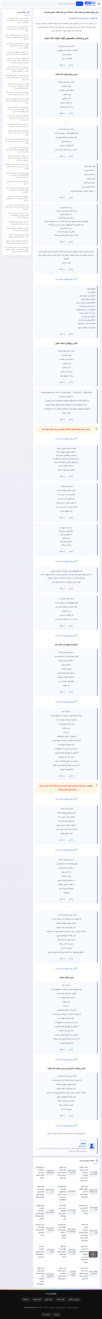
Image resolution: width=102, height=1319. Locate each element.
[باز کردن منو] (99, 4)
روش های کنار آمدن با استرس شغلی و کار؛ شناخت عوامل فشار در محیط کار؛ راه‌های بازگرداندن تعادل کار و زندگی (16, 249)
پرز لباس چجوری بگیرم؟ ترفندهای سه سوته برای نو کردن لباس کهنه (17, 223)
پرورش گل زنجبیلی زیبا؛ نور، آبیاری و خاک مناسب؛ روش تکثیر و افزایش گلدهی (17, 93)
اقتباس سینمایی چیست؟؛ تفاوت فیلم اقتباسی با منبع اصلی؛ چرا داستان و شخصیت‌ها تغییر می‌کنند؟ (18, 86)
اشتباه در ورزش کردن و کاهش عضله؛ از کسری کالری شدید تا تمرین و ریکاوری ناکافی (17, 29)
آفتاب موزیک (37, 1299)
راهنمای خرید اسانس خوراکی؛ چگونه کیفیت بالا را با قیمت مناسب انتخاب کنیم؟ (18, 133)
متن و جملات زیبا (83, 18)
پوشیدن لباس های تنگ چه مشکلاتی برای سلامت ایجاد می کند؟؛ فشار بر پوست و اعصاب (16, 141)
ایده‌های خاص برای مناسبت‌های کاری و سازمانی (17, 182)
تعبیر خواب (48, 1299)
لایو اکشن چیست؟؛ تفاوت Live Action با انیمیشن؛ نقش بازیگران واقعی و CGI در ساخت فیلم (16, 77)
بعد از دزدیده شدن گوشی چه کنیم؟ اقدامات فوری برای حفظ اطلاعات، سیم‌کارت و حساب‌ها (18, 215)
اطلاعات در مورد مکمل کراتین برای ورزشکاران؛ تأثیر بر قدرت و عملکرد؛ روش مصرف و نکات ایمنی (17, 20)
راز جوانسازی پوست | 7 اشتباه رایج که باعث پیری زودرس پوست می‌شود (17, 125)
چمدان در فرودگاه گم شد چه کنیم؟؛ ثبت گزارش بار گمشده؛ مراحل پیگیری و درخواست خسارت (16, 46)
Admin (83, 1143)
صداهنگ (25, 1299)
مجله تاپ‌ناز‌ (90, 3)
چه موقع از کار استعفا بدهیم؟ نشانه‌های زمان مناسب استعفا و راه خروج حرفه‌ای (17, 242)
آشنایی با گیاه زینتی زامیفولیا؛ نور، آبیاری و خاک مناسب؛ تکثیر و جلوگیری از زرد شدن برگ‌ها (16, 101)
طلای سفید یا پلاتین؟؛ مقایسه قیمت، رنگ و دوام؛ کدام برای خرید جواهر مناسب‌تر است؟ (17, 118)
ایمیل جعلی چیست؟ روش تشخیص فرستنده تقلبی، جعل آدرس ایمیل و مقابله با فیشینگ (16, 207)
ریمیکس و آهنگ (74, 1299)
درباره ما (56, 1314)
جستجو (79, 4)
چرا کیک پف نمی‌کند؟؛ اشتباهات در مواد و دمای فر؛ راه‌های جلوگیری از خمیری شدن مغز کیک (16, 37)
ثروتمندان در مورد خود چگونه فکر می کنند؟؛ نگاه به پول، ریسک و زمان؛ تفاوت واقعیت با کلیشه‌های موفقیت (17, 69)
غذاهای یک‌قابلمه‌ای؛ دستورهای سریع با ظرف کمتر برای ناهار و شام (17, 229)
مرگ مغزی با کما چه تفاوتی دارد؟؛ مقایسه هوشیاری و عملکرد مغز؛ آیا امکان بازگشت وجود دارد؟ (17, 150)
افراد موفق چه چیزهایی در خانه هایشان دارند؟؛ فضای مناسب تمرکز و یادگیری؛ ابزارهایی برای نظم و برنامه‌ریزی (17, 60)
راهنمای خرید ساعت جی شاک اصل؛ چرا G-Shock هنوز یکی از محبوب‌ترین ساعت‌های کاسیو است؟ (17, 175)
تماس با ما (46, 1314)
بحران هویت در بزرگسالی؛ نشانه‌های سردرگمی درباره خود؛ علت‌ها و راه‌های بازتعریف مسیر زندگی (18, 158)
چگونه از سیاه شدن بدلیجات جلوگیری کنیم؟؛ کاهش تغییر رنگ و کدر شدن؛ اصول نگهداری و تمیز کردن (17, 109)
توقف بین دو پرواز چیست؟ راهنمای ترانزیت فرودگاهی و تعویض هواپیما (18, 236)
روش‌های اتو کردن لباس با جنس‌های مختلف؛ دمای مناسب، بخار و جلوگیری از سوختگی (17, 198)
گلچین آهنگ (60, 1299)
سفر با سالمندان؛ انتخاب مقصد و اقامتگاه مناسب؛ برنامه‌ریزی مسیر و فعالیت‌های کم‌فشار (16, 166)
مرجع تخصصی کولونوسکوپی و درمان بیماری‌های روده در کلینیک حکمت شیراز (17, 53)
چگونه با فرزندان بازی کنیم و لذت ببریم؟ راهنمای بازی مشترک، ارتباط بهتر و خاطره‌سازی (17, 190)
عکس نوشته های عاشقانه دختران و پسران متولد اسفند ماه (63, 429)
